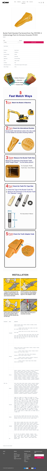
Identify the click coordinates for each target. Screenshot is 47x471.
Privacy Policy (26, 457)
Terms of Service (26, 458)
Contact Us (26, 461)
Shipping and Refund (27, 454)
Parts (4, 453)
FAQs (25, 460)
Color (4, 40)
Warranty (25, 453)
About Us (15, 453)
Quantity (20, 40)
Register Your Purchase (17, 458)
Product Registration (27, 456)
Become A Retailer (17, 454)
